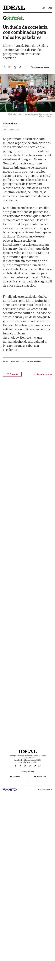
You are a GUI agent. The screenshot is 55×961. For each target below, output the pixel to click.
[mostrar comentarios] (26, 67)
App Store (16, 776)
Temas (5, 361)
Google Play (41, 776)
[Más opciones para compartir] (20, 67)
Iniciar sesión (43, 8)
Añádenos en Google (41, 67)
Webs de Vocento (44, 790)
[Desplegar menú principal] (50, 8)
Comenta (14, 374)
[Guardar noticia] (4, 67)
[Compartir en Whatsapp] (15, 67)
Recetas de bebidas (34, 361)
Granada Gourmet (17, 361)
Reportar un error (44, 374)
